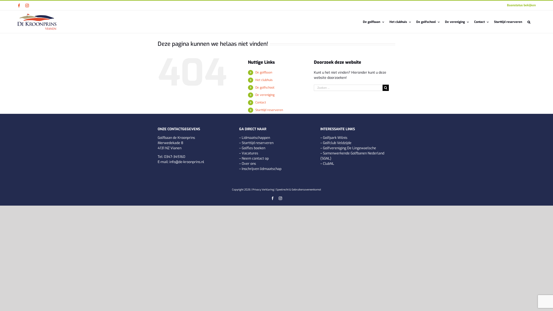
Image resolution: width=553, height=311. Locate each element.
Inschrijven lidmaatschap (261, 169)
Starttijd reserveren (269, 110)
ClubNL (328, 163)
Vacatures (250, 153)
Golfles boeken (253, 148)
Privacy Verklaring (263, 189)
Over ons (249, 163)
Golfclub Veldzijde (337, 143)
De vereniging (265, 95)
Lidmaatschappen (256, 137)
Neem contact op (255, 158)
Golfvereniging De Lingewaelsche (349, 148)
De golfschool (264, 88)
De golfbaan (263, 72)
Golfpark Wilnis (335, 137)
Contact (260, 102)
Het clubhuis (264, 80)
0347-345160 (174, 156)
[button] (529, 21)
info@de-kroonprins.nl (186, 162)
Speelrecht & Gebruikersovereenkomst (298, 189)
